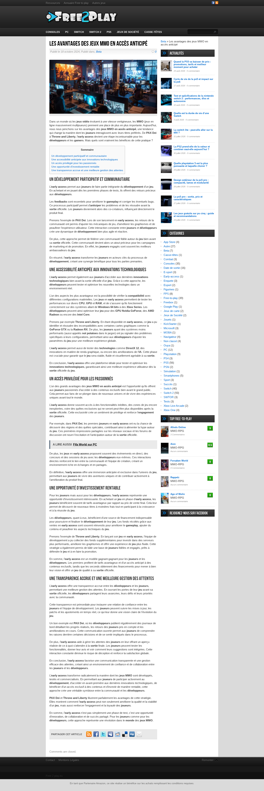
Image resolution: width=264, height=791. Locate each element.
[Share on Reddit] (118, 736)
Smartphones (171, 375)
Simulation (170, 371)
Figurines (169, 289)
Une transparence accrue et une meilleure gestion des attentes (87, 170)
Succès (168, 384)
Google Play (171, 306)
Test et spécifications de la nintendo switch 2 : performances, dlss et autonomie (194, 98)
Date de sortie (172, 267)
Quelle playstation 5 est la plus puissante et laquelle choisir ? (191, 164)
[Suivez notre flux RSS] (216, 3)
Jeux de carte (172, 310)
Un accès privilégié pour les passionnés (73, 163)
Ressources (53, 2)
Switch (79, 32)
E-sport (168, 272)
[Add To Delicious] (125, 736)
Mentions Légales (69, 760)
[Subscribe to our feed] (89, 736)
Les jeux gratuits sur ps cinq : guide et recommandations (194, 214)
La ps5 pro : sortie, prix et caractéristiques (188, 198)
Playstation (170, 354)
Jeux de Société (128, 32)
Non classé (170, 341)
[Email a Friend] (139, 736)
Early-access (171, 276)
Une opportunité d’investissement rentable (75, 166)
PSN (166, 366)
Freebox (168, 302)
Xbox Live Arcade (174, 405)
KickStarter (170, 323)
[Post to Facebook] (96, 736)
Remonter (208, 760)
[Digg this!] (132, 736)
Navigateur (170, 336)
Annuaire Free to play (76, 2)
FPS (166, 293)
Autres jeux (99, 2)
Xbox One (169, 410)
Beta (98, 51)
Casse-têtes (153, 32)
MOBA (168, 332)
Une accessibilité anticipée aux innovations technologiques (84, 159)
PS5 (109, 32)
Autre (167, 246)
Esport (167, 285)
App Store (169, 241)
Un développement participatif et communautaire (79, 155)
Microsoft (169, 328)
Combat (168, 259)
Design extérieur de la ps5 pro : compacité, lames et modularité (191, 181)
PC (67, 32)
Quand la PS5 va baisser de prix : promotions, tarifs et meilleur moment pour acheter (192, 64)
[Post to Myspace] (110, 736)
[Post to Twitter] (103, 736)
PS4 (166, 358)
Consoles (53, 32)
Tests (167, 401)
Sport (167, 379)
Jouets (168, 319)
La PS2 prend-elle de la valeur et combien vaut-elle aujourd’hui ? (192, 148)
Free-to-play (171, 298)
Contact (50, 760)
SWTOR (169, 397)
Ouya (167, 345)
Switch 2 (95, 32)
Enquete (168, 280)
